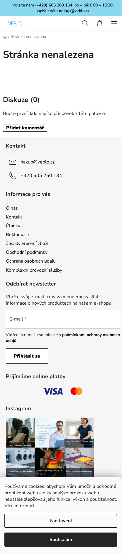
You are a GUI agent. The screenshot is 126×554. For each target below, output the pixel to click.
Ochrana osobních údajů (31, 261)
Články (13, 226)
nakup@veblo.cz (74, 11)
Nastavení (61, 521)
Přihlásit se (27, 356)
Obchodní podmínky (26, 252)
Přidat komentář (25, 128)
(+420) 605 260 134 (53, 5)
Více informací (19, 506)
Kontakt (14, 217)
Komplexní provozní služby (34, 270)
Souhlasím (61, 539)
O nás (12, 208)
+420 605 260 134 (41, 175)
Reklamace (17, 234)
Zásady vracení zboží (27, 243)
